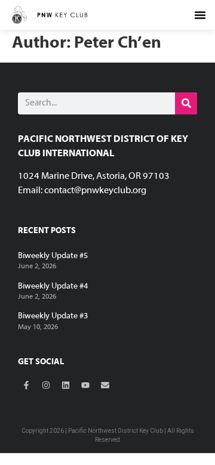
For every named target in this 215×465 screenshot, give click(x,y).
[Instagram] (46, 385)
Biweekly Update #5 (53, 256)
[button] (200, 15)
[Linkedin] (65, 385)
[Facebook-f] (26, 385)
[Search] (186, 103)
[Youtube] (85, 385)
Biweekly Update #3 (53, 316)
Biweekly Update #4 (53, 286)
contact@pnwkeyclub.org (95, 191)
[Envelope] (105, 385)
